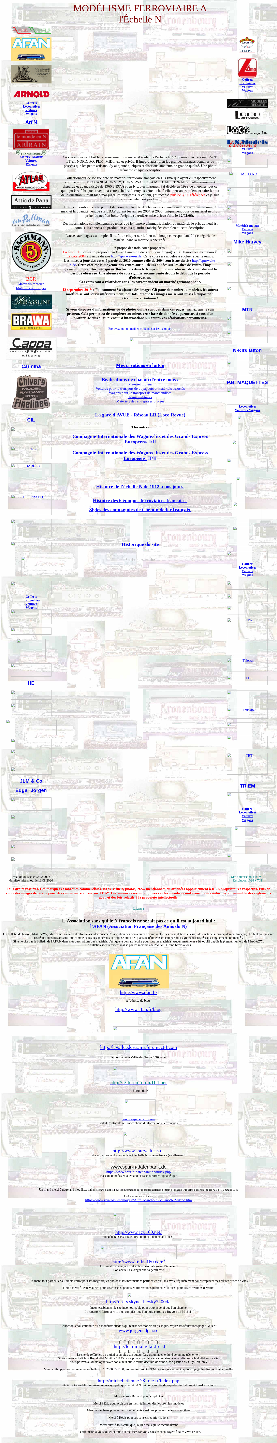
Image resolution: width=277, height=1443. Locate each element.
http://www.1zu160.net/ (138, 1232)
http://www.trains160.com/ (138, 1261)
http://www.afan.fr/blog (138, 1009)
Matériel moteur (140, 384)
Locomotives (31, 106)
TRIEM (247, 786)
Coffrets (31, 103)
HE (31, 683)
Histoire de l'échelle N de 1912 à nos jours (140, 486)
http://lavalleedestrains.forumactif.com (138, 1047)
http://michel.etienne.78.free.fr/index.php (138, 1380)
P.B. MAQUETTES (247, 382)
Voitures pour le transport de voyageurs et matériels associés (140, 388)
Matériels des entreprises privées (140, 401)
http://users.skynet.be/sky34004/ (138, 1301)
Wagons (31, 113)
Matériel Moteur (31, 157)
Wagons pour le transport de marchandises (140, 393)
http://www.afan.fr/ (138, 992)
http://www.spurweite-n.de (139, 1150)
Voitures (31, 110)
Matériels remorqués (31, 288)
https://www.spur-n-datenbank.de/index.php (138, 1172)
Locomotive (247, 83)
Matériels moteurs (31, 284)
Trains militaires (140, 397)
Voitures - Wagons (247, 410)
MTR (247, 309)
